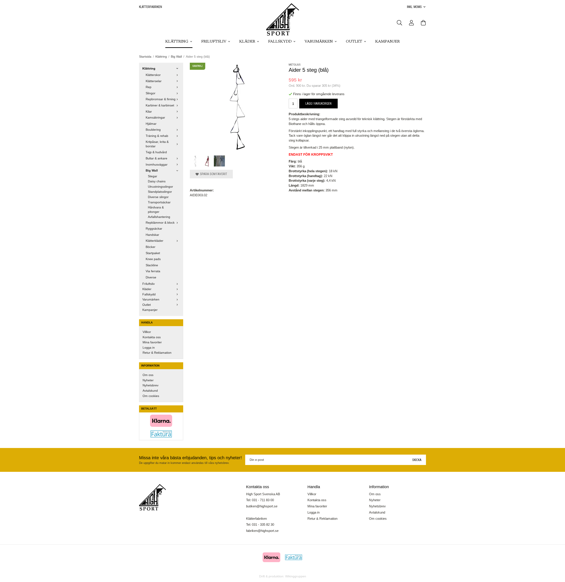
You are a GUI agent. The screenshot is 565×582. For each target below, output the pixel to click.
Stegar (152, 176)
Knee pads (153, 259)
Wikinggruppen (295, 576)
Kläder (247, 42)
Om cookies (151, 396)
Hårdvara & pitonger (156, 210)
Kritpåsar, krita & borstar (157, 144)
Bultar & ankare (156, 158)
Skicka (417, 460)
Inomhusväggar (157, 164)
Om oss (148, 375)
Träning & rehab (157, 136)
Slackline (152, 265)
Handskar (152, 234)
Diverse (151, 277)
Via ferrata (153, 271)
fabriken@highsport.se (262, 531)
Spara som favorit (213, 174)
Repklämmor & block (160, 222)
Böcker (150, 247)
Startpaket (153, 253)
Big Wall (152, 170)
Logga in (149, 347)
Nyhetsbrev (150, 385)
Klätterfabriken (150, 7)
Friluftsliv (213, 42)
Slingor (150, 93)
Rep (148, 87)
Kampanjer (387, 42)
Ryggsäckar (154, 228)
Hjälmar (151, 123)
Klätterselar (154, 81)
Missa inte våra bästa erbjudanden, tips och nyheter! (190, 457)
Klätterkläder (154, 240)
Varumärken (319, 42)
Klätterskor (153, 75)
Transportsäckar (159, 202)
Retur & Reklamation (157, 352)
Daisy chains (157, 181)
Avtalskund (150, 390)
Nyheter (148, 380)
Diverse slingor (158, 197)
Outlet (354, 42)
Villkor (147, 332)
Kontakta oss (152, 337)
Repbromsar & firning (160, 99)
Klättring (176, 42)
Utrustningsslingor (160, 186)
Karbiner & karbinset (160, 105)
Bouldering (153, 129)
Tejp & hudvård (156, 152)
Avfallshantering (159, 217)
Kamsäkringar (155, 117)
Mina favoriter (152, 342)
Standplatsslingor (160, 191)
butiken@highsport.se (261, 506)
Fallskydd (280, 42)
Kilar (149, 111)
